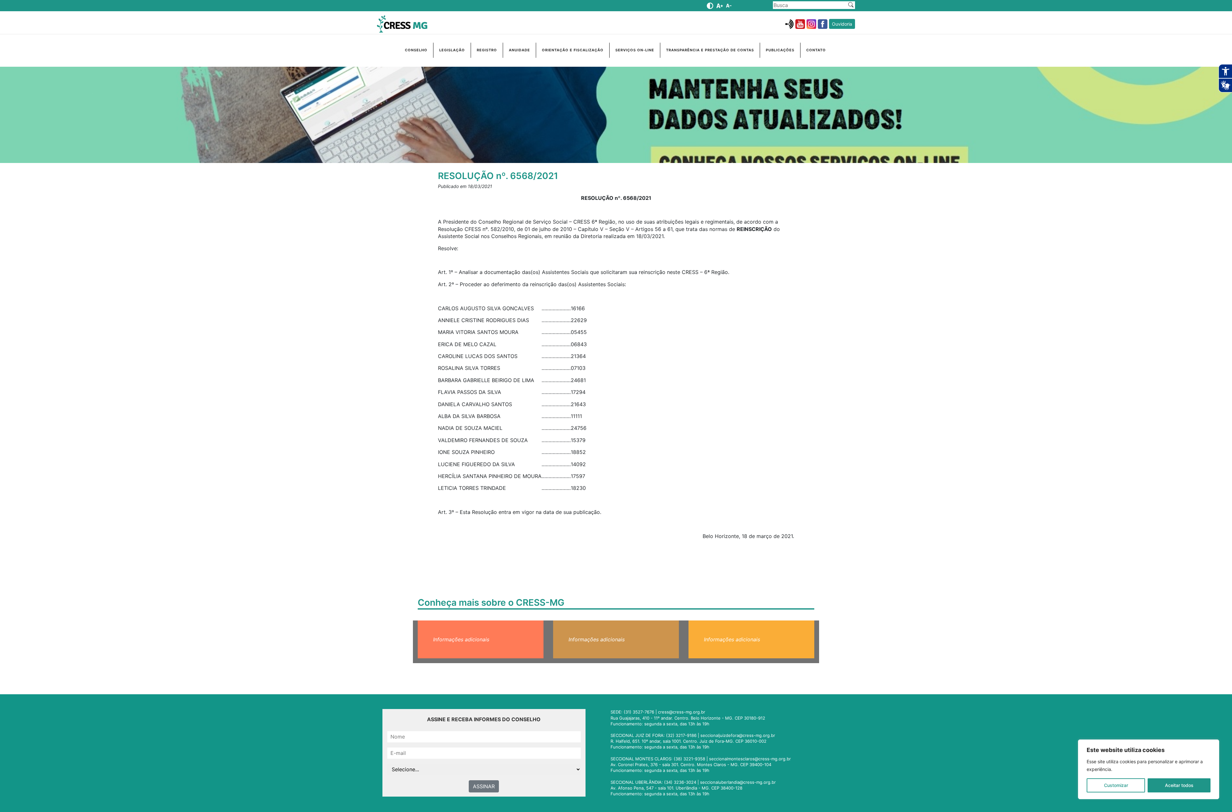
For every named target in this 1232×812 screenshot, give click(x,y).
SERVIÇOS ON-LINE (634, 50)
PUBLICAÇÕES (780, 50)
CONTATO (816, 50)
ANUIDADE (519, 50)
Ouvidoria (842, 24)
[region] (1148, 769)
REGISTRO (487, 50)
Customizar (1116, 785)
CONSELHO (416, 50)
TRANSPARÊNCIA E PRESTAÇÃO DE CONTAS (710, 50)
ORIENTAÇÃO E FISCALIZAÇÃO (572, 50)
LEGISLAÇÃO (452, 50)
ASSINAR (484, 786)
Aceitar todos (1179, 785)
